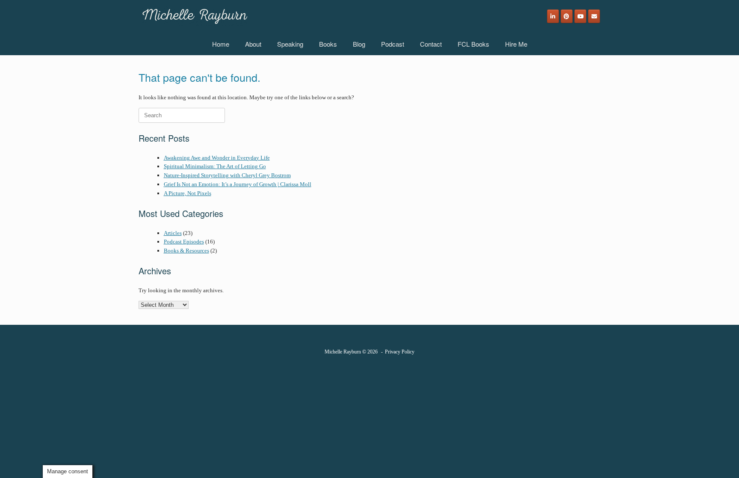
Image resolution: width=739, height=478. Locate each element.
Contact (431, 43)
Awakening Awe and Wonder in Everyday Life (217, 157)
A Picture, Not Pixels (187, 193)
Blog (359, 43)
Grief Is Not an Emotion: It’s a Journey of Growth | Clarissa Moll (237, 184)
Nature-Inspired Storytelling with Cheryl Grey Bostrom (227, 175)
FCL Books (473, 43)
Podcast (392, 43)
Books (328, 43)
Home (220, 43)
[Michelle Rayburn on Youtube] (580, 16)
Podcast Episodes (184, 241)
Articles (173, 233)
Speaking (290, 43)
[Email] (594, 16)
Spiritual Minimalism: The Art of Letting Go (215, 166)
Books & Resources (186, 250)
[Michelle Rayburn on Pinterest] (567, 16)
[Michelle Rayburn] (194, 16)
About (253, 43)
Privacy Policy (399, 351)
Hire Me (516, 43)
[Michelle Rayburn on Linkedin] (553, 16)
